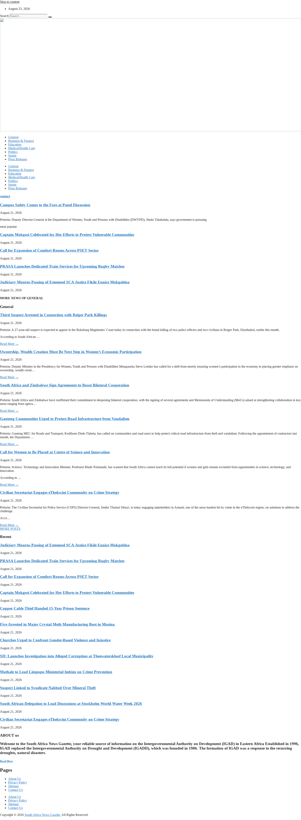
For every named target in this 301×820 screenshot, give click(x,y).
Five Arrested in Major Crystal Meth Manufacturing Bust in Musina (57, 624)
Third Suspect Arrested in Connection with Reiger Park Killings (53, 315)
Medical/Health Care (21, 148)
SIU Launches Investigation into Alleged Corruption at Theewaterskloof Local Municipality (77, 656)
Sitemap (13, 786)
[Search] (50, 17)
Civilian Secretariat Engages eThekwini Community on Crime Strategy (59, 492)
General (13, 137)
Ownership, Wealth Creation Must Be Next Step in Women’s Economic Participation (70, 352)
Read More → (9, 343)
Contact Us (15, 790)
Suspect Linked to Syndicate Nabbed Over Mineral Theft (48, 688)
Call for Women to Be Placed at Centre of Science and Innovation (55, 452)
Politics (13, 152)
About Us (14, 778)
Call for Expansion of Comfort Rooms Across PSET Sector (49, 250)
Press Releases (17, 159)
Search (4, 16)
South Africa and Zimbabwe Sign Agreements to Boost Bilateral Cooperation (64, 385)
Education (14, 144)
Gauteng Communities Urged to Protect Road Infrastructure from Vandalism (64, 419)
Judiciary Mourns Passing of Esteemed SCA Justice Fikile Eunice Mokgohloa (65, 282)
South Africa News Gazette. (43, 815)
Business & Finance (21, 141)
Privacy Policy (17, 782)
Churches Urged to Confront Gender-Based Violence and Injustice (55, 640)
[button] (10, 528)
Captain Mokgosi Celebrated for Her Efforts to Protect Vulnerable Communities (67, 234)
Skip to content (9, 1)
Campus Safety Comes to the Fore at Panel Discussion (45, 205)
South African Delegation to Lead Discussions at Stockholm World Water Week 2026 (71, 703)
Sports (12, 155)
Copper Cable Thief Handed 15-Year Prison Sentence (44, 608)
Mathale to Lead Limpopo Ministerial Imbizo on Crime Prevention (56, 672)
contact (5, 196)
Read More (6, 761)
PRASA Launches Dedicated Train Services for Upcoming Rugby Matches (62, 266)
